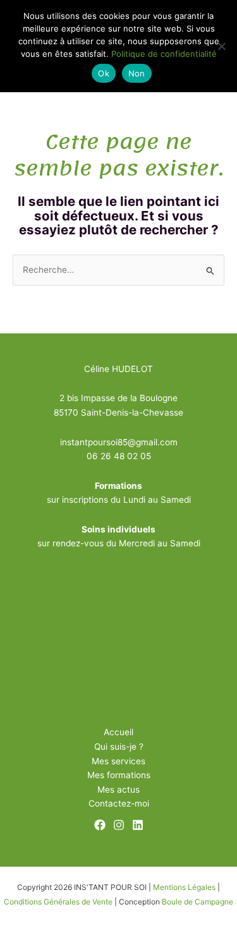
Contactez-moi (118, 803)
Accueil (118, 732)
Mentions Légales (184, 887)
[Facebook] (100, 825)
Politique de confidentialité (164, 54)
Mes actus (118, 789)
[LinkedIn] (137, 825)
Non (136, 73)
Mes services (118, 761)
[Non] (221, 46)
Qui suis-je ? (118, 747)
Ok (103, 73)
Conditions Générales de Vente (58, 901)
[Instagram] (119, 825)
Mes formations (118, 775)
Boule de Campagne (197, 901)
